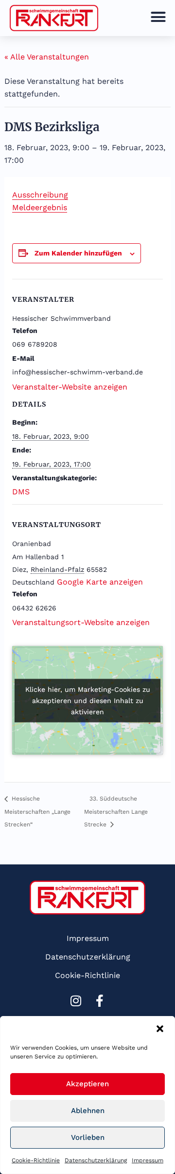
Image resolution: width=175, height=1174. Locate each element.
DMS (21, 491)
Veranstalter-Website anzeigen (69, 386)
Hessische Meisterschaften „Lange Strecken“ (37, 811)
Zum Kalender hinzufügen (78, 253)
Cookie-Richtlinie (36, 1160)
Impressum (147, 1160)
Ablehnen (88, 1110)
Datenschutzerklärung (96, 1160)
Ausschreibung (40, 194)
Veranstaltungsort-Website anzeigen (81, 622)
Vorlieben (88, 1137)
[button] (160, 1029)
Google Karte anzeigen (100, 582)
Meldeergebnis (39, 207)
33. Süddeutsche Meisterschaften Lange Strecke (116, 811)
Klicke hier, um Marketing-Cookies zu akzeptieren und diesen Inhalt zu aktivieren (87, 700)
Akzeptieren (87, 1083)
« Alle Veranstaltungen (46, 56)
